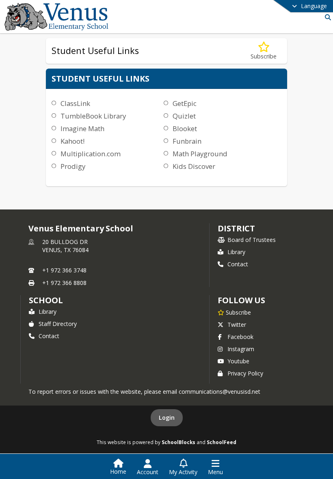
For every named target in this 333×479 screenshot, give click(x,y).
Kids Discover (194, 166)
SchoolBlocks (178, 442)
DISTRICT (236, 228)
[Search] (326, 17)
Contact (237, 264)
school (46, 300)
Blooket (185, 128)
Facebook (240, 337)
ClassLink (75, 103)
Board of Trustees (251, 240)
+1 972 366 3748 (64, 270)
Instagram (240, 349)
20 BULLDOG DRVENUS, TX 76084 (65, 246)
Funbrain (187, 141)
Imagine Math (82, 128)
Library (236, 252)
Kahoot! (72, 141)
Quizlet (184, 116)
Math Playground (200, 153)
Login (167, 417)
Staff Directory (58, 324)
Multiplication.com (91, 153)
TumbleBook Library (93, 116)
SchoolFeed (221, 442)
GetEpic (185, 103)
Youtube (238, 361)
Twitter (236, 324)
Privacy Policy (245, 373)
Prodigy (73, 166)
